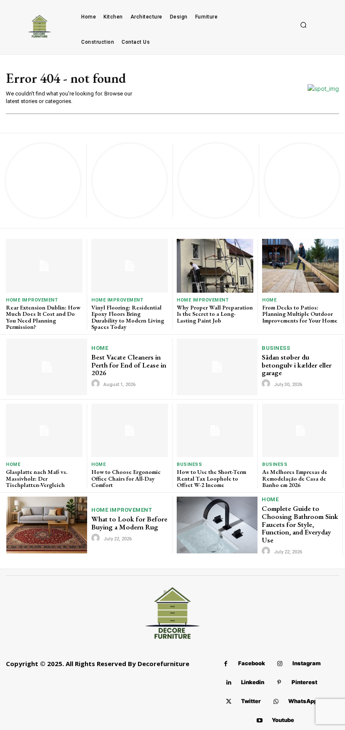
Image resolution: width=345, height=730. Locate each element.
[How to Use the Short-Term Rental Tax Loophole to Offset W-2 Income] (215, 430)
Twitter (251, 701)
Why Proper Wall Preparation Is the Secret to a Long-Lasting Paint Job (215, 314)
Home (269, 300)
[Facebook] (225, 663)
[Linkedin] (228, 682)
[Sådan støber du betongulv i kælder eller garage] (217, 367)
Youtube (283, 720)
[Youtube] (259, 720)
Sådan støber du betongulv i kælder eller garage (297, 364)
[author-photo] (96, 384)
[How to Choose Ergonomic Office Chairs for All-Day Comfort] (129, 430)
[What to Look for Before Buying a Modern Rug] (46, 525)
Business (276, 348)
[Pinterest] (279, 682)
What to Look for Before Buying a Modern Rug (129, 523)
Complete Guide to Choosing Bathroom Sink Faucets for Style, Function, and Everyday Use (300, 524)
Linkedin (252, 682)
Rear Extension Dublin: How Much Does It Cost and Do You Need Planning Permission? (43, 317)
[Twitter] (228, 701)
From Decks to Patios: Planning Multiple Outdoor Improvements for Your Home (299, 314)
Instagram (306, 663)
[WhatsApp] (275, 701)
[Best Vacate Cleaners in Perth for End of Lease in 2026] (46, 367)
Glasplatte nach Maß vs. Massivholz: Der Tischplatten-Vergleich (36, 478)
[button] (303, 25)
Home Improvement (32, 300)
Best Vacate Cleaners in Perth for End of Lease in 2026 (128, 364)
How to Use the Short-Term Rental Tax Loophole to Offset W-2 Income (211, 478)
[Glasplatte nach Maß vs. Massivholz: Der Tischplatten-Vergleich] (44, 430)
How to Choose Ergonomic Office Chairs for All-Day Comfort (126, 478)
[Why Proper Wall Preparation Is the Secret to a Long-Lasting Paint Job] (215, 265)
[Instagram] (280, 663)
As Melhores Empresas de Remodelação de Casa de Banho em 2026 (294, 478)
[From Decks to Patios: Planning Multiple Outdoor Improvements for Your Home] (300, 265)
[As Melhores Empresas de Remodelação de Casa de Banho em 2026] (300, 430)
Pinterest (304, 682)
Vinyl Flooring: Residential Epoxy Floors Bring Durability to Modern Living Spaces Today (127, 317)
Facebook (251, 663)
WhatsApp (302, 701)
